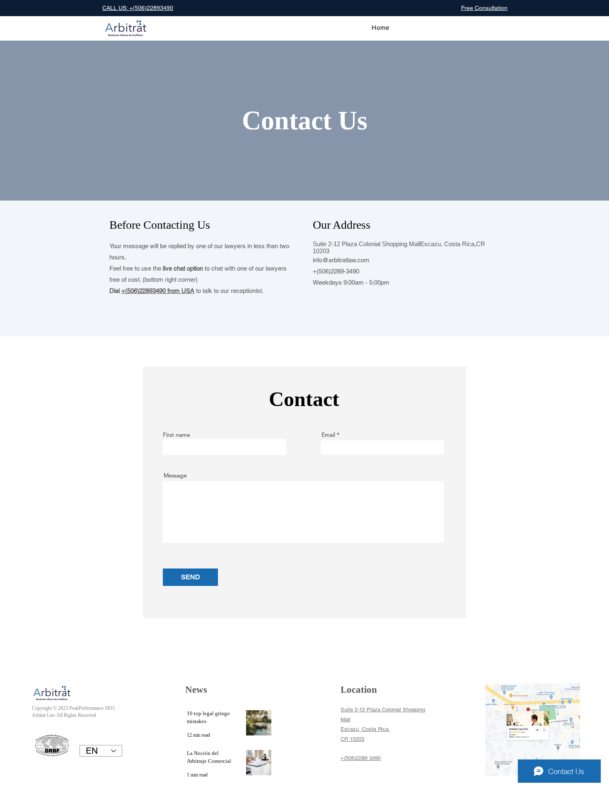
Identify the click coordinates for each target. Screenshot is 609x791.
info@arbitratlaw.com (341, 260)
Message (175, 475)
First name (176, 435)
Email (328, 435)
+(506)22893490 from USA (157, 290)
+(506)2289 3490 (361, 758)
